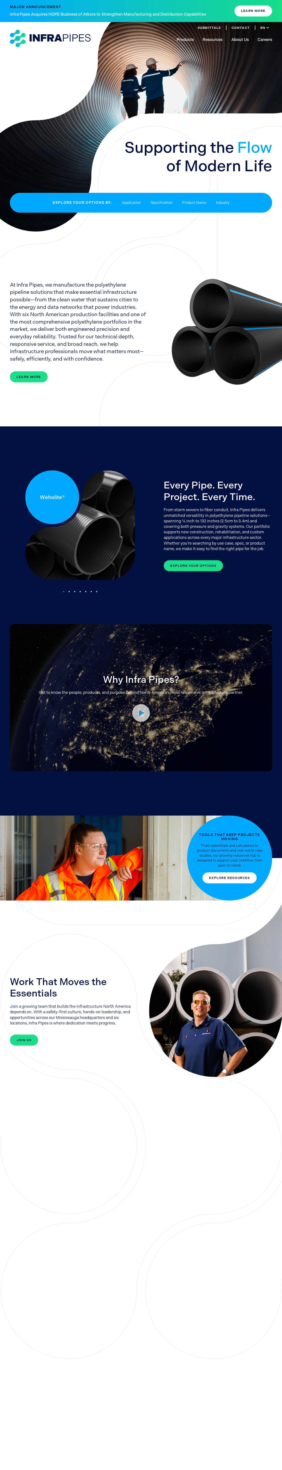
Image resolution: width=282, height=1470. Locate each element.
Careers (265, 39)
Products (185, 39)
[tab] (63, 591)
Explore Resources (229, 878)
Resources (213, 39)
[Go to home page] (50, 38)
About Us (240, 39)
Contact (241, 27)
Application (131, 203)
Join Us (24, 1040)
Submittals (209, 27)
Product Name (194, 203)
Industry (222, 203)
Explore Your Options (193, 565)
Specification (161, 203)
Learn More (253, 11)
